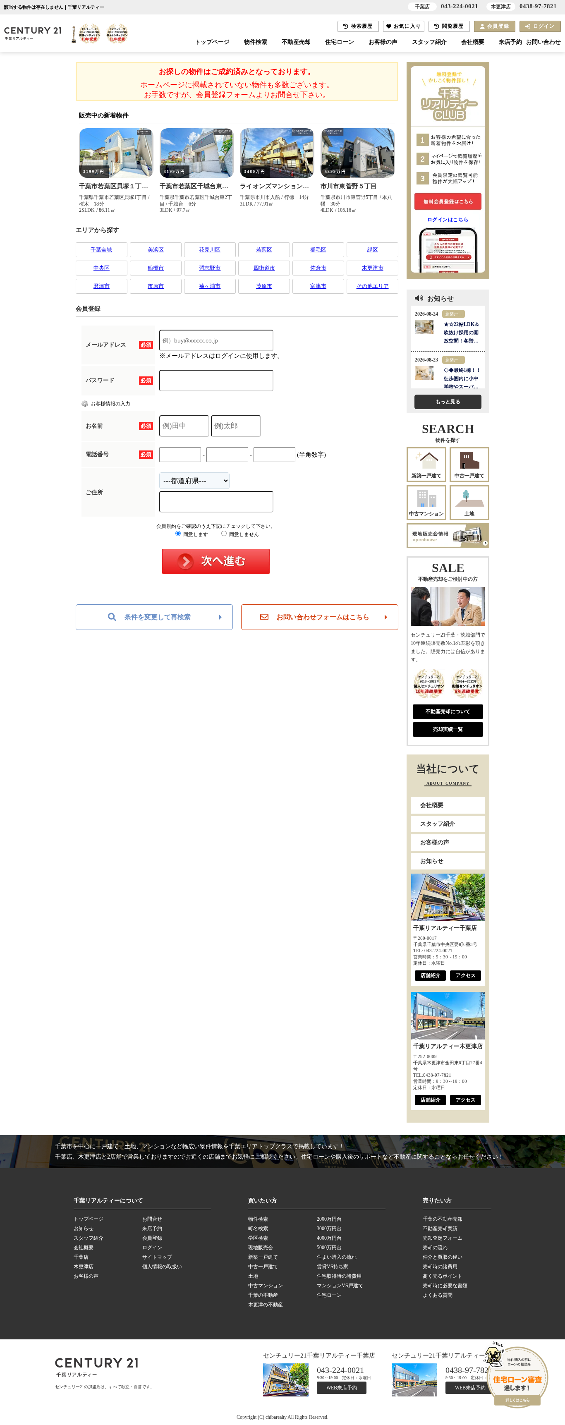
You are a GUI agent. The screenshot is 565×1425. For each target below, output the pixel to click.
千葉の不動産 (263, 1295)
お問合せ (152, 1219)
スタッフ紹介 (429, 42)
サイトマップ (157, 1257)
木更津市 (372, 268)
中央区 (101, 268)
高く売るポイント (442, 1276)
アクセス (466, 975)
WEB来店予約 (341, 1388)
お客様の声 (383, 42)
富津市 (318, 286)
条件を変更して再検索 (157, 616)
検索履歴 (362, 26)
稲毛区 (318, 250)
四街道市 (264, 268)
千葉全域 (101, 250)
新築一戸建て (426, 476)
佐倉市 (318, 268)
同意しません (243, 534)
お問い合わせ (543, 42)
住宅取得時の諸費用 (339, 1276)
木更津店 (83, 1266)
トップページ (212, 42)
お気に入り (407, 26)
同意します (195, 534)
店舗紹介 (431, 975)
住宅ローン (339, 42)
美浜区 (156, 250)
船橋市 (156, 268)
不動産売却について (448, 711)
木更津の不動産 (265, 1305)
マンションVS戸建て (340, 1285)
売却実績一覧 (448, 729)
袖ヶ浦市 (209, 286)
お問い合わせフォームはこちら (323, 616)
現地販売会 (260, 1247)
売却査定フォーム (442, 1238)
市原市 (156, 286)
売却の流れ (435, 1247)
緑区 (372, 250)
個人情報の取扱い (162, 1266)
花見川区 (209, 250)
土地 (469, 514)
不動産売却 (296, 42)
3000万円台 (329, 1228)
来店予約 (510, 42)
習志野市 (209, 268)
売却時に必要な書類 (445, 1285)
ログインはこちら (448, 220)
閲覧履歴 (453, 26)
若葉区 (264, 250)
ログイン (544, 26)
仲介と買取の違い (442, 1257)
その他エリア (373, 286)
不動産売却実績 (440, 1228)
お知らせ (431, 861)
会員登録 (498, 26)
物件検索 (255, 42)
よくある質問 (437, 1295)
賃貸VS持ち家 (332, 1266)
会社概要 (472, 42)
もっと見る (448, 402)
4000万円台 (329, 1238)
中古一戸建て (469, 476)
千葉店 (81, 1257)
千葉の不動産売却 (442, 1219)
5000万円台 (329, 1247)
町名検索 (258, 1228)
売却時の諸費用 (440, 1266)
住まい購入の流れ (337, 1257)
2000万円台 (329, 1219)
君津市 (101, 286)
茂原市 (264, 286)
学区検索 (258, 1238)
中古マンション (426, 514)
